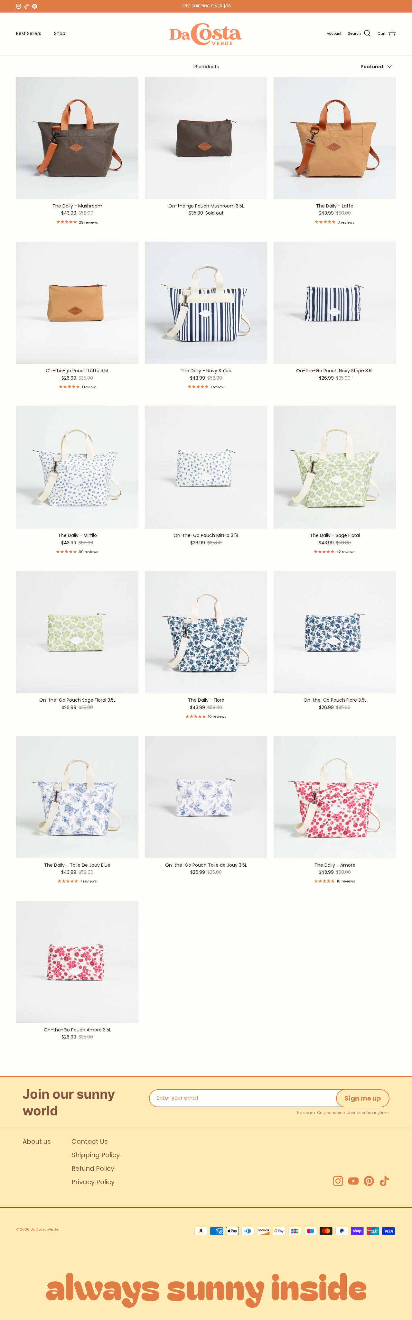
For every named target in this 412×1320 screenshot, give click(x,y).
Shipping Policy (95, 1154)
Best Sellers (28, 33)
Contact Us (89, 1141)
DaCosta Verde (44, 1229)
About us (37, 1141)
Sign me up (362, 1098)
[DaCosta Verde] (206, 33)
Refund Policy (92, 1168)
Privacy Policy (93, 1181)
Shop (59, 33)
